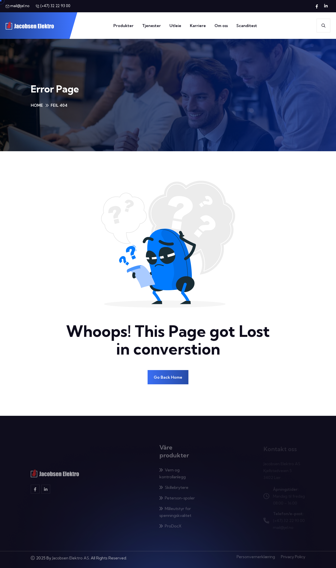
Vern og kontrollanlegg (172, 470)
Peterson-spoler (180, 495)
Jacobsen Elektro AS (70, 559)
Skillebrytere (176, 484)
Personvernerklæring (256, 559)
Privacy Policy (293, 559)
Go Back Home (168, 377)
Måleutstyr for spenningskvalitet (175, 509)
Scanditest (246, 25)
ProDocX (173, 523)
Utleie (175, 25)
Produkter (123, 25)
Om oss (221, 25)
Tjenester (151, 25)
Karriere (198, 25)
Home (37, 105)
